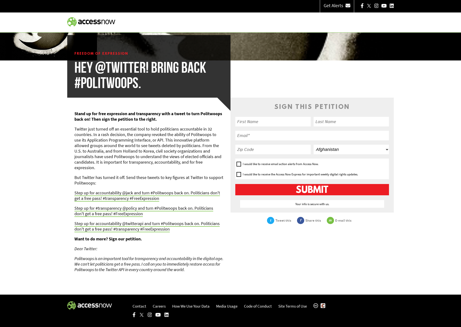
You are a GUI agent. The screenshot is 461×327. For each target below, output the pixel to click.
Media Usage (226, 306)
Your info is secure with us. (312, 204)
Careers (159, 306)
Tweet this (283, 220)
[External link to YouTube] (384, 6)
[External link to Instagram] (376, 6)
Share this (313, 220)
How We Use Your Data (191, 306)
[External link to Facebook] (362, 6)
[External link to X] (369, 6)
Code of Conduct (258, 306)
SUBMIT (312, 190)
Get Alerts (333, 5)
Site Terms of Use (292, 306)
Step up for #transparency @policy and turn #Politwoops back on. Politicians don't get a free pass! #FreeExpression (143, 210)
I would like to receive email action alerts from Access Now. (280, 164)
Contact (139, 306)
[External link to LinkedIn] (392, 6)
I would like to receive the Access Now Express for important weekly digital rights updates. (300, 174)
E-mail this (343, 220)
